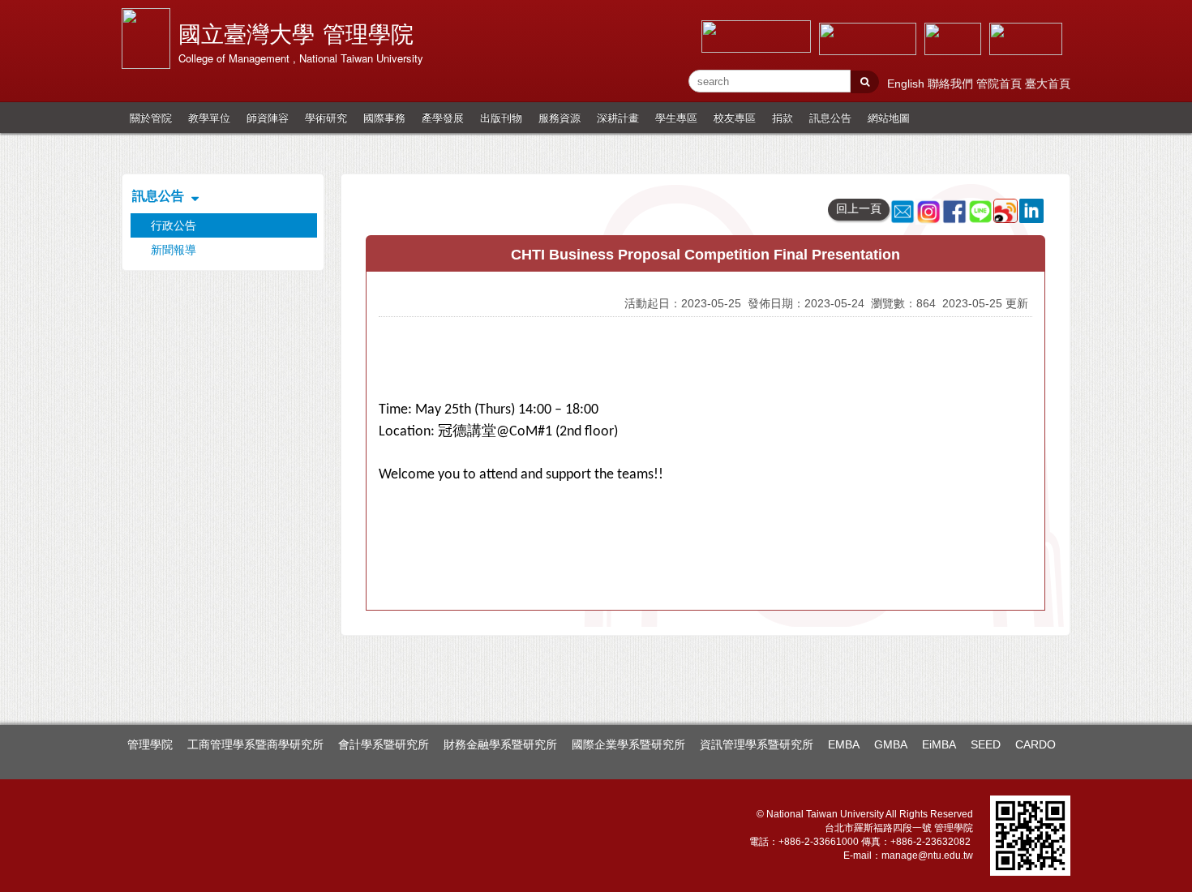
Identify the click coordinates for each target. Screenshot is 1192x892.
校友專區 (735, 117)
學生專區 (676, 117)
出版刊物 (501, 117)
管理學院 (150, 744)
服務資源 (559, 117)
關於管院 (151, 117)
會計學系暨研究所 (383, 744)
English (907, 83)
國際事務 (384, 117)
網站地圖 (889, 117)
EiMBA (939, 744)
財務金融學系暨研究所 (500, 744)
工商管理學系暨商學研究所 (255, 744)
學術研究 (326, 117)
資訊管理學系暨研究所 (756, 744)
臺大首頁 (1047, 83)
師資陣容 (268, 117)
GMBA (890, 744)
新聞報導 (173, 249)
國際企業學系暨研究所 (628, 744)
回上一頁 (858, 208)
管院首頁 (1000, 83)
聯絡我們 (952, 83)
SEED (986, 744)
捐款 (782, 117)
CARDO (1035, 744)
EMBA (844, 744)
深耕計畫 (618, 117)
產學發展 (443, 117)
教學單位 (209, 117)
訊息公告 (830, 117)
